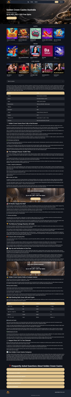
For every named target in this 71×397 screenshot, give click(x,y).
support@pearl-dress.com (59, 392)
